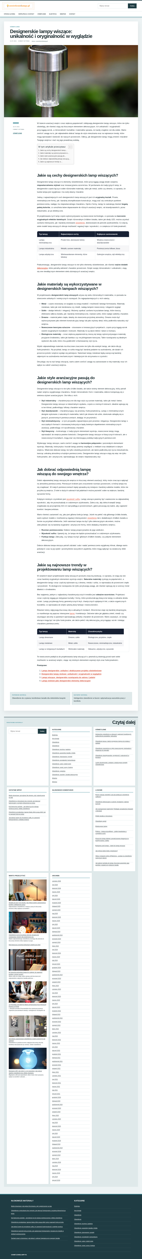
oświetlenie (80, 223)
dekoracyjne (42, 268)
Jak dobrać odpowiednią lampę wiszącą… (55, 159)
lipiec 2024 (55, 946)
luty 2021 (55, 1090)
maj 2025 (55, 913)
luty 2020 (55, 1133)
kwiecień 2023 (56, 996)
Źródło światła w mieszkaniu (103, 816)
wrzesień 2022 (56, 1021)
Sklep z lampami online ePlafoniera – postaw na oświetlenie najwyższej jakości (113, 857)
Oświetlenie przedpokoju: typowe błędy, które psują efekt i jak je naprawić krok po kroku (37, 1222)
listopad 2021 (56, 1058)
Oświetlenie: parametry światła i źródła (63, 753)
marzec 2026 (56, 892)
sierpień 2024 (56, 942)
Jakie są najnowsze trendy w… (51, 162)
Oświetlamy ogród (100, 821)
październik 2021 (57, 1061)
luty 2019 (55, 1177)
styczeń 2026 (56, 899)
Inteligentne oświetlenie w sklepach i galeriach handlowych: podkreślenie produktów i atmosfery (113, 735)
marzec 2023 (56, 1000)
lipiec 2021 (55, 1072)
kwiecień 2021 (56, 1083)
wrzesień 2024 (56, 939)
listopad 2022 (56, 1014)
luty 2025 (55, 924)
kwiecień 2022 (56, 1040)
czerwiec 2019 (56, 1162)
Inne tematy (55, 738)
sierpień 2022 (56, 1025)
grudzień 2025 (56, 903)
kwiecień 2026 (56, 888)
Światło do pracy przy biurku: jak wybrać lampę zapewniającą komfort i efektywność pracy (27, 903)
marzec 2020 (56, 1130)
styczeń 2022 (56, 1050)
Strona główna (9, 14)
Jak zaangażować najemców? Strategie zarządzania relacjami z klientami (114, 810)
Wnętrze (63, 14)
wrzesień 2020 (56, 1108)
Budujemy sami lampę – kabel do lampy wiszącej (110, 845)
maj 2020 (55, 1122)
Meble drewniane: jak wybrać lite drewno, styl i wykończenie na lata (31, 1206)
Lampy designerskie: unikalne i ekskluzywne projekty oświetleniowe (71, 671)
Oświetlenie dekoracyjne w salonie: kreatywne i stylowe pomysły (112, 803)
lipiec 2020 (55, 1115)
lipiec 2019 (55, 1158)
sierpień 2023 (56, 982)
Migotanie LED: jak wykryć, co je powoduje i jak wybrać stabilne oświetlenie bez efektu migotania (25, 1072)
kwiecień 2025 (56, 917)
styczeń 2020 (56, 1137)
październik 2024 (57, 935)
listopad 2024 (56, 931)
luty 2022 (55, 1047)
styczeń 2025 (56, 928)
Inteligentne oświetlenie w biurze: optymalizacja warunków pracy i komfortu (99, 698)
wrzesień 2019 (56, 1151)
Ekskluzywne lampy (101, 826)
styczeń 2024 (56, 964)
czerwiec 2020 (56, 1119)
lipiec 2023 (55, 985)
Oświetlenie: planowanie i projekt (62, 756)
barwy (72, 613)
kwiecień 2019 (56, 1169)
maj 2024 (55, 949)
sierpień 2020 (56, 1112)
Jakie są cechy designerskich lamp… (53, 150)
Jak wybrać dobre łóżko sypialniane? (106, 851)
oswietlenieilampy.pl (19, 1254)
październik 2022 (57, 1018)
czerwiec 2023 (56, 989)
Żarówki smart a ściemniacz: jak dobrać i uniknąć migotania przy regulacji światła (35, 1238)
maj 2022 (55, 1036)
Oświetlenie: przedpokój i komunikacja (63, 760)
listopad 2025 (56, 906)
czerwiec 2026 (56, 881)
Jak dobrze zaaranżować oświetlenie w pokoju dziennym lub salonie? (27, 1040)
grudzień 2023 (56, 967)
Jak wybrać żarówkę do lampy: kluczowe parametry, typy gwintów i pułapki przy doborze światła (112, 864)
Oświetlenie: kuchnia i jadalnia (61, 749)
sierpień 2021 (56, 1068)
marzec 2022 (56, 1043)
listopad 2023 (56, 971)
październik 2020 (57, 1104)
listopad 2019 (56, 1144)
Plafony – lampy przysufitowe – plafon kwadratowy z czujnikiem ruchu (111, 832)
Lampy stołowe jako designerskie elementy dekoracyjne (66, 681)
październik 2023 (57, 975)
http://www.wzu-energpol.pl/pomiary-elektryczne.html (24, 945)
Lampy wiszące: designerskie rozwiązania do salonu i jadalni (68, 677)
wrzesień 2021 (56, 1065)
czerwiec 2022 (56, 1032)
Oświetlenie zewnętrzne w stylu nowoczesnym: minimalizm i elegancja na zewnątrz (113, 749)
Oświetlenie (41, 14)
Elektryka (53, 14)
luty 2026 (55, 895)
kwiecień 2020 (56, 1126)
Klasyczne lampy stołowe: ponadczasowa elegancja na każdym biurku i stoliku (112, 839)
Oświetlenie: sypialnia (58, 771)
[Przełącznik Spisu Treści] (69, 147)
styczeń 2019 (56, 1180)
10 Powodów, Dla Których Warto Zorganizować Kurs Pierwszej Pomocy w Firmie (27, 1005)
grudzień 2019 (56, 1140)
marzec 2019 (56, 1173)
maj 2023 (55, 993)
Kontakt (72, 14)
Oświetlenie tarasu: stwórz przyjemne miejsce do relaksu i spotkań (112, 742)
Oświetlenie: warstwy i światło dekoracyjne (65, 774)
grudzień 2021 (56, 1054)
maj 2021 (55, 1079)
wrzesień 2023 (56, 978)
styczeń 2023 (56, 1007)
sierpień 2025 (56, 910)
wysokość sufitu (73, 499)
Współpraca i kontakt (26, 14)
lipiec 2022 (55, 1029)
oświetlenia (92, 518)
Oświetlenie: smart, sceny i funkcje (62, 767)
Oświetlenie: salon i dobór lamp (61, 764)
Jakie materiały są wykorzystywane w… (54, 153)
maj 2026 (55, 885)
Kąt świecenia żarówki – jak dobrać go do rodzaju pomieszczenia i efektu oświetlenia (36, 1218)
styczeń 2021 (56, 1094)
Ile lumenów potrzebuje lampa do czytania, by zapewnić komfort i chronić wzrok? (25, 973)
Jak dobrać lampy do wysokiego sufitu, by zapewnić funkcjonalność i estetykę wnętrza (37, 1226)
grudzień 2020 (56, 1097)
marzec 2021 (56, 1086)
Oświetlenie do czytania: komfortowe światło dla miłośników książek (38, 696)
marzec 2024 (56, 957)
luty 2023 (55, 1003)
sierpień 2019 (56, 1155)
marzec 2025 (56, 921)
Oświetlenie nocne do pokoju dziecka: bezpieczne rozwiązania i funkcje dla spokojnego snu (24, 936)
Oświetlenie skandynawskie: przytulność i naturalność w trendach (112, 756)
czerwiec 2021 (56, 1075)
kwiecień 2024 (56, 953)
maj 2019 (55, 1166)
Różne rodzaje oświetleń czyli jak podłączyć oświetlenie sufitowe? (112, 795)
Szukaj (132, 6)
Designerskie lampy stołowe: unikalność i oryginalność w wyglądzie (71, 674)
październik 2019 (57, 1148)
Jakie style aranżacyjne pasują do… (53, 156)
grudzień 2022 (56, 1011)
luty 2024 (55, 960)
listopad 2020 (56, 1101)
